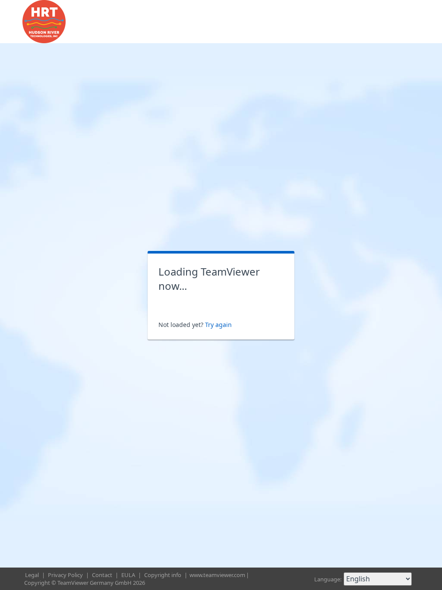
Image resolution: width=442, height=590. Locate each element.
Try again (218, 324)
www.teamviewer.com (217, 575)
